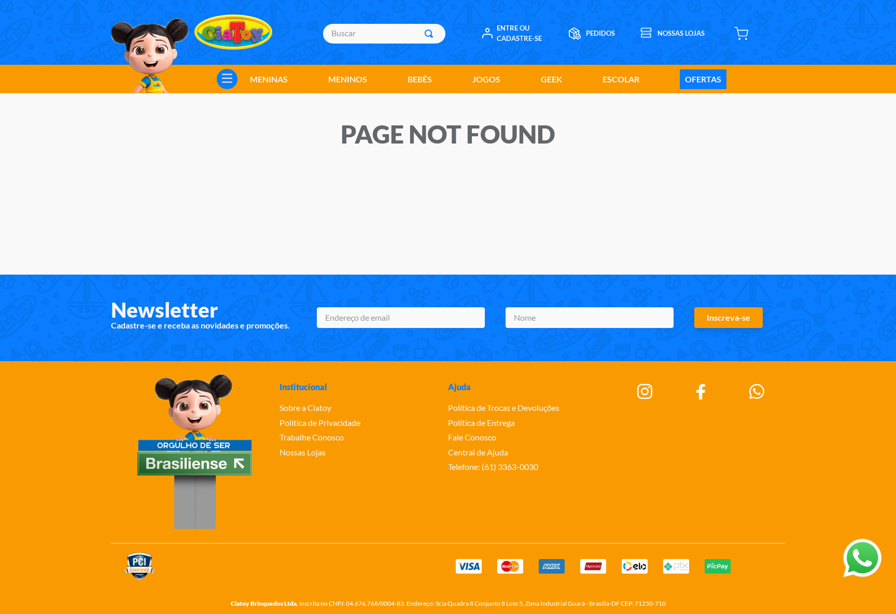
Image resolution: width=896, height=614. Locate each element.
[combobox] (384, 34)
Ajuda (459, 387)
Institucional (303, 387)
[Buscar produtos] (431, 34)
